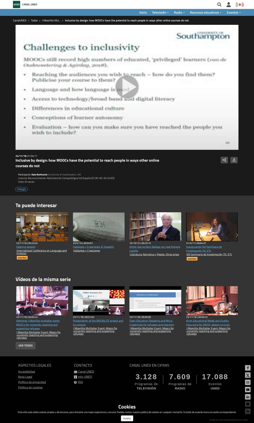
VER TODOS (25, 345)
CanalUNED (19, 20)
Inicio (143, 12)
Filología (21, 189)
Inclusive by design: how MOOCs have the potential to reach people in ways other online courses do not (127, 20)
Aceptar (127, 418)
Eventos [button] (233, 12)
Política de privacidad (32, 382)
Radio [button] (178, 12)
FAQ (80, 382)
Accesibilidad (26, 371)
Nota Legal (25, 376)
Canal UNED (86, 371)
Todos (34, 20)
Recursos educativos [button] (205, 12)
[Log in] (228, 5)
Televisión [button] (159, 12)
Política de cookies (30, 387)
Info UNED (85, 376)
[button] (237, 235)
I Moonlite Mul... (51, 20)
